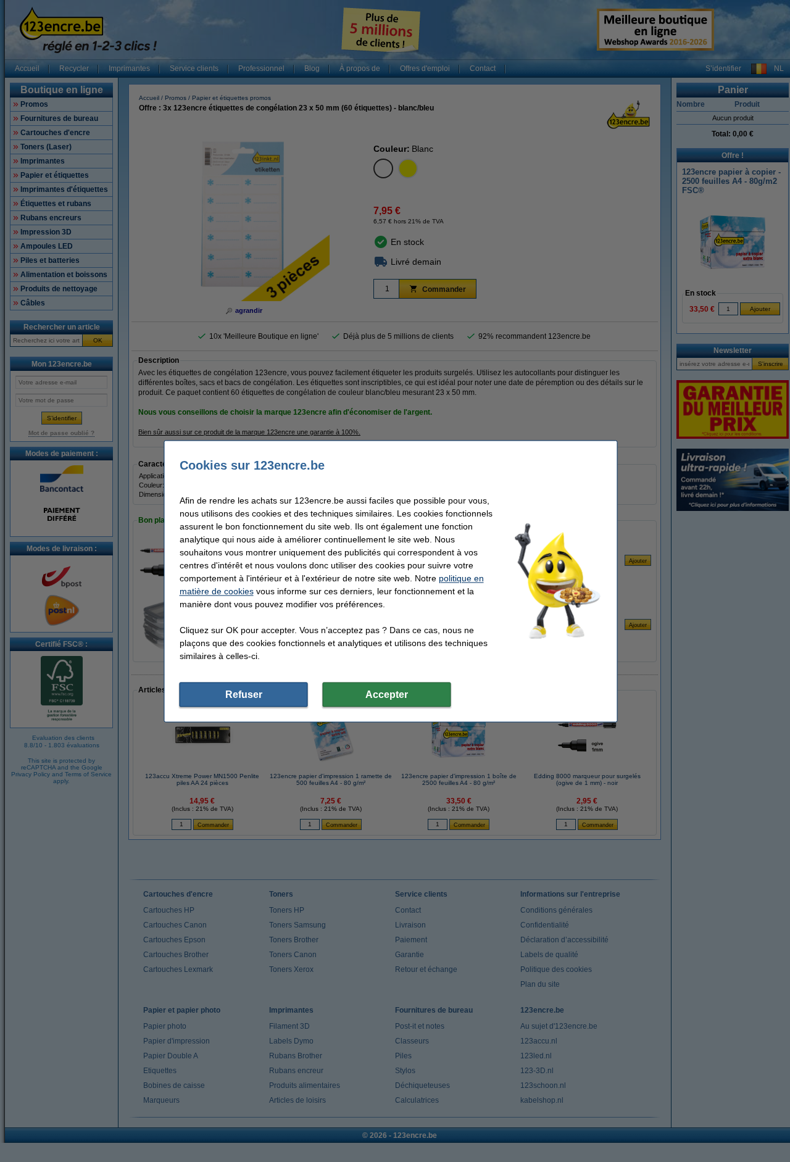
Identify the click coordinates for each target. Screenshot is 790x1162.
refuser (243, 694)
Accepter (386, 694)
